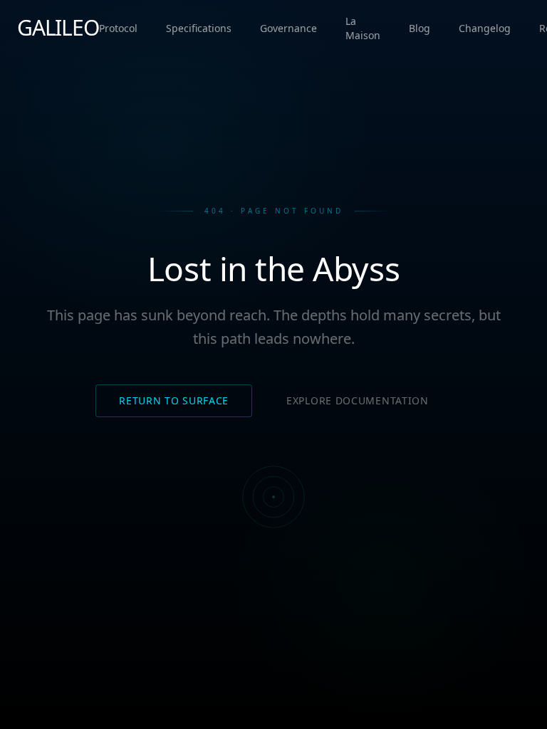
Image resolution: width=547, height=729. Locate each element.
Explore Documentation (357, 400)
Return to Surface (174, 400)
